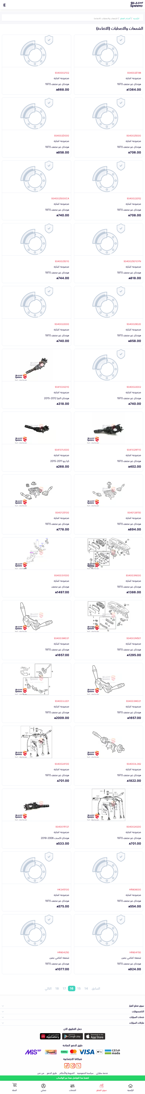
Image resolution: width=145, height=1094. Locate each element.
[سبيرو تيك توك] (66, 1065)
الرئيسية (136, 18)
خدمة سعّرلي (102, 1073)
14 (86, 988)
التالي (48, 988)
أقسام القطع (125, 18)
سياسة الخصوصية (85, 1073)
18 (57, 988)
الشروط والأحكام (67, 1073)
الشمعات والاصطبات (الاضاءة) (106, 18)
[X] (78, 1065)
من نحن (40, 1073)
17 (64, 988)
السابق (96, 988)
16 (71, 988)
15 (79, 988)
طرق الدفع (52, 1073)
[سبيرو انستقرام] (72, 1065)
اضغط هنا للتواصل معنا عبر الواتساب (72, 1077)
